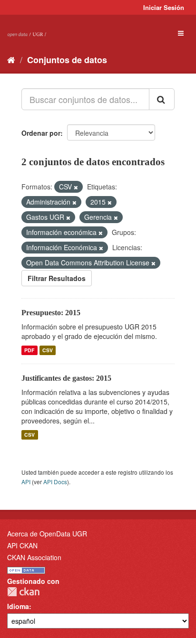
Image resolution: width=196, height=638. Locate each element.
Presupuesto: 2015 (50, 313)
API (25, 482)
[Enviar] (162, 99)
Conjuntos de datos (67, 60)
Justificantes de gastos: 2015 (66, 378)
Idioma (18, 606)
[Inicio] (11, 59)
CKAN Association (34, 557)
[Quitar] (76, 187)
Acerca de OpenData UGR (47, 533)
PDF (29, 350)
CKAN (23, 592)
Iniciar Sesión (163, 7)
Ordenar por (40, 133)
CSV (47, 350)
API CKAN (22, 545)
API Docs (55, 482)
